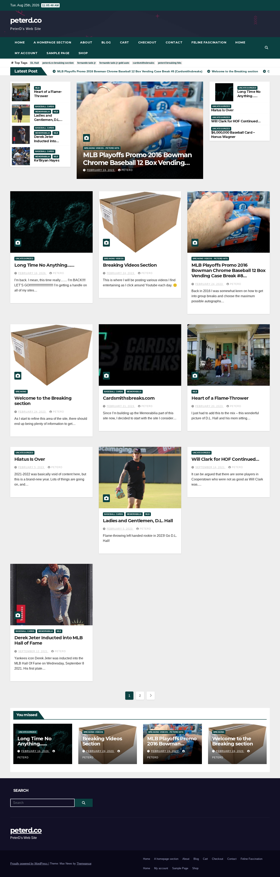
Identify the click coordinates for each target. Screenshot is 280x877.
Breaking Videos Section (130, 265)
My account (26, 53)
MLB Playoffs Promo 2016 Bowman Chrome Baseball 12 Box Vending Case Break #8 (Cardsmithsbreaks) (228, 273)
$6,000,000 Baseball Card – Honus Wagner (233, 135)
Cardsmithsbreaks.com (129, 398)
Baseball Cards (44, 106)
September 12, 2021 (33, 651)
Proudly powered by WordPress (29, 863)
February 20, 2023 (209, 406)
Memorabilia (42, 111)
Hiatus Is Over (222, 110)
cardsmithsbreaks (143, 62)
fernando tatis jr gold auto (114, 62)
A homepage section (52, 42)
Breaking (89, 156)
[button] (266, 47)
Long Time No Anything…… (248, 94)
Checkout (147, 42)
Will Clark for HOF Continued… (235, 121)
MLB (37, 88)
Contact (174, 42)
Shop (83, 53)
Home (20, 42)
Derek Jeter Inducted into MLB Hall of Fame (48, 141)
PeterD (127, 170)
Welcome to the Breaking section (135, 163)
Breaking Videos (114, 258)
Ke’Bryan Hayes (46, 160)
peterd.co (26, 20)
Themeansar (84, 863)
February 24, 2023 (101, 170)
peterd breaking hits (169, 62)
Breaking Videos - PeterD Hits (210, 258)
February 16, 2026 (32, 273)
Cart (124, 42)
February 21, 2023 (121, 406)
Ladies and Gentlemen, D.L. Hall (47, 120)
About (86, 42)
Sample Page (58, 53)
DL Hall (34, 62)
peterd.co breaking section (58, 62)
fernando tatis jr (86, 62)
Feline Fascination (208, 42)
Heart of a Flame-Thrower (48, 94)
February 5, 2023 (31, 467)
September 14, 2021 (210, 467)
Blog (106, 42)
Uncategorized (247, 88)
